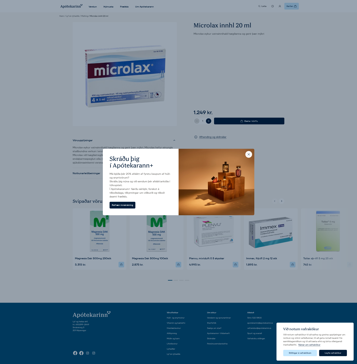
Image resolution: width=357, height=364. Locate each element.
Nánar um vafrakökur (309, 344)
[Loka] (248, 154)
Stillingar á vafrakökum (300, 353)
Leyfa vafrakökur (333, 353)
